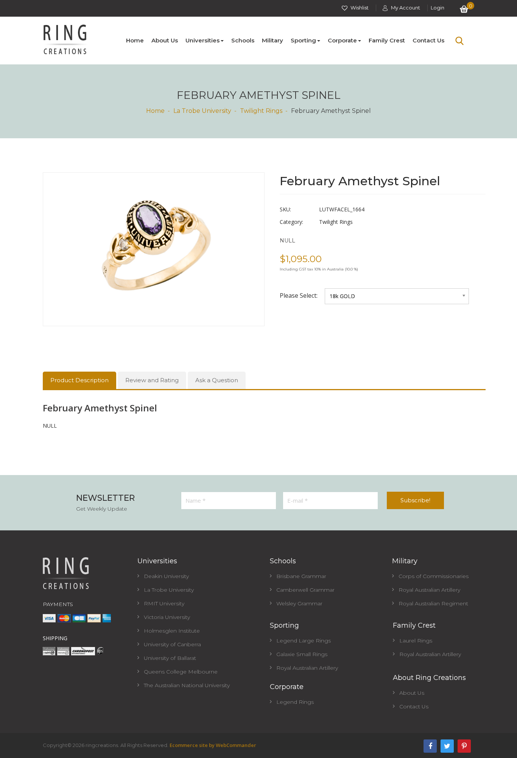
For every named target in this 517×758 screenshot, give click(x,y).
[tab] (79, 380)
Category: (291, 221)
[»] (159, 110)
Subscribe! (415, 500)
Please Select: (299, 295)
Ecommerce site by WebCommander (213, 745)
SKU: (285, 209)
